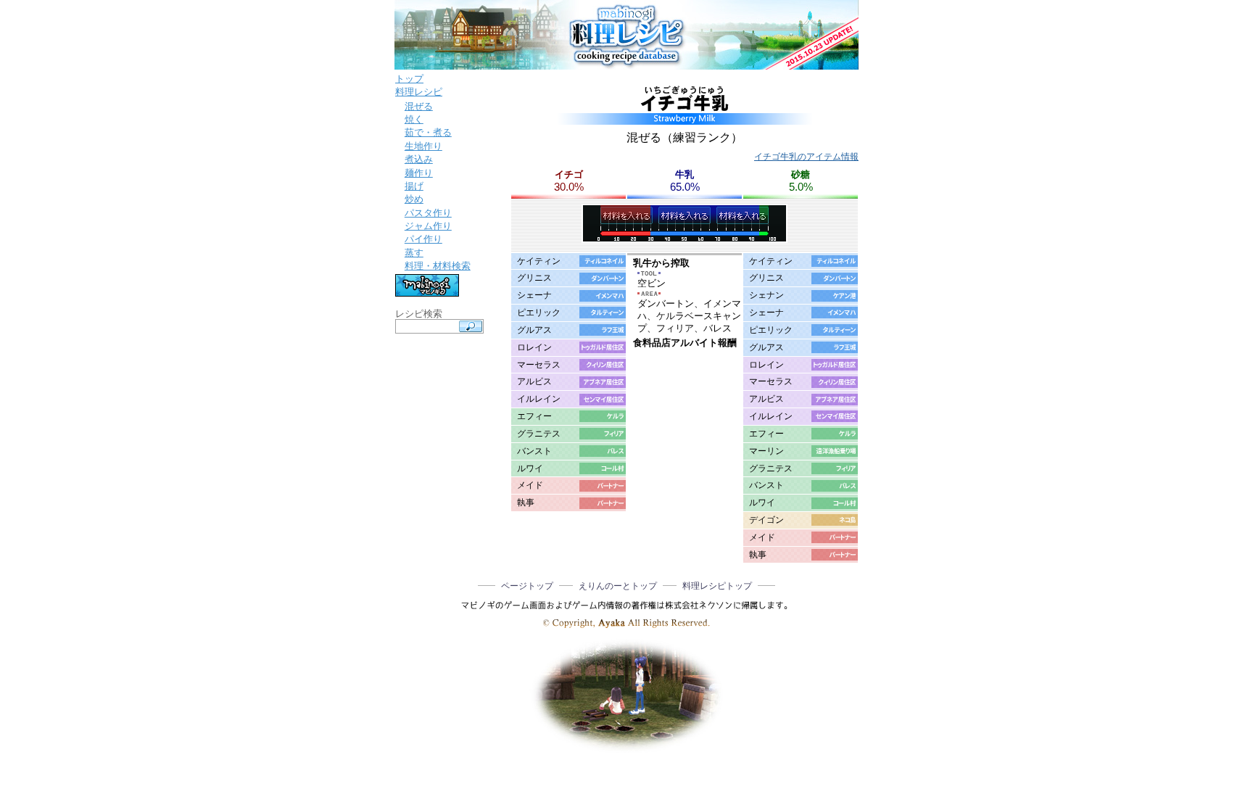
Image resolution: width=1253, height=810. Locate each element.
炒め (414, 199)
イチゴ (569, 174)
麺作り (419, 173)
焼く (414, 119)
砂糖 (800, 174)
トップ (409, 78)
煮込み (419, 159)
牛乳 (684, 174)
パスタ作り (428, 212)
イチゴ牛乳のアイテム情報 (806, 156)
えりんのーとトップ (618, 586)
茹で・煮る (428, 132)
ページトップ (527, 586)
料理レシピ (418, 91)
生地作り (423, 146)
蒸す (414, 252)
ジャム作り (428, 225)
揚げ (414, 186)
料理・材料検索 (438, 265)
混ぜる (419, 106)
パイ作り (423, 239)
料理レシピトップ (717, 586)
